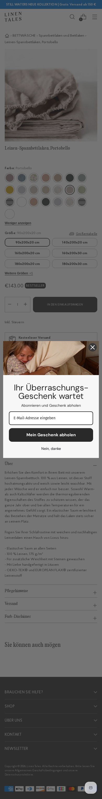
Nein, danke (51, 448)
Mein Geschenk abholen (51, 435)
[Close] (92, 347)
